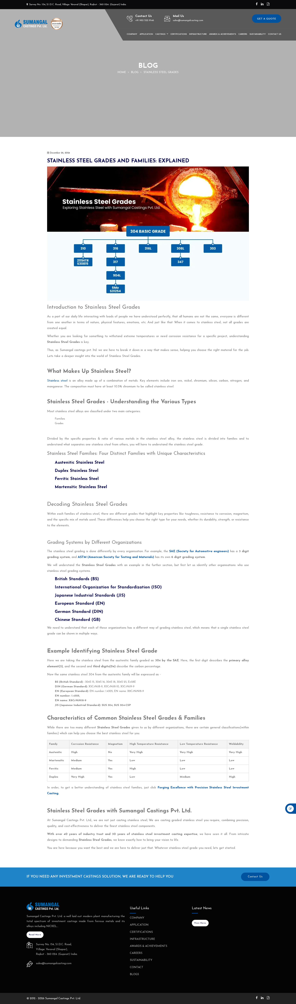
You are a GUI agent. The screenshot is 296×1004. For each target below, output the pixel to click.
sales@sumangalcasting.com (188, 20)
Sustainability (258, 34)
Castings (160, 34)
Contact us (274, 34)
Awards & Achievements (222, 34)
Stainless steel (57, 380)
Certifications (178, 34)
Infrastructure (198, 34)
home (122, 72)
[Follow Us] (256, 4)
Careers (242, 34)
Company (132, 34)
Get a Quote (266, 19)
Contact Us (255, 877)
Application (146, 34)
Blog (134, 72)
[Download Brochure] (268, 4)
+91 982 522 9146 (144, 20)
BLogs (134, 974)
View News (200, 923)
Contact (136, 967)
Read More (35, 935)
